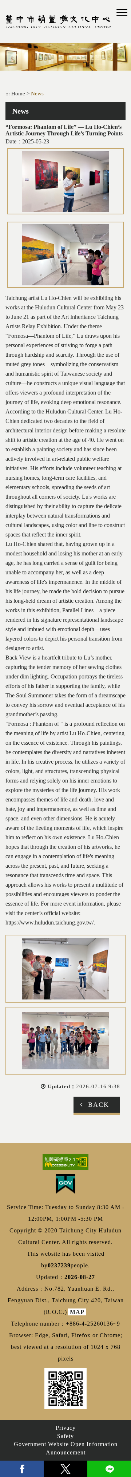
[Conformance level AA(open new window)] (65, 1162)
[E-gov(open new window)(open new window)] (65, 1184)
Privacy (66, 1428)
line (109, 1469)
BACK (98, 1104)
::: (7, 93)
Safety (65, 1436)
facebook (22, 1469)
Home (18, 93)
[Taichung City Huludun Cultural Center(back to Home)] (58, 21)
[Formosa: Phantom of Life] (65, 181)
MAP (77, 1312)
